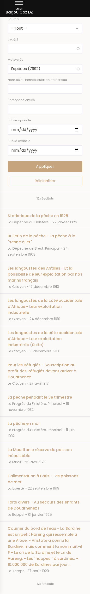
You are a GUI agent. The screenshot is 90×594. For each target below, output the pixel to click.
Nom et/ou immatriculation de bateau (37, 79)
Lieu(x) (13, 39)
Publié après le (19, 120)
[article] (45, 219)
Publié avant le (19, 141)
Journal (13, 19)
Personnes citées (21, 100)
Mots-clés (15, 59)
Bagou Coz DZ (19, 12)
